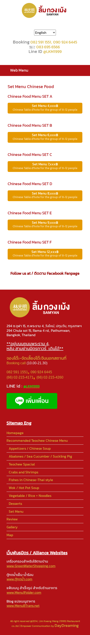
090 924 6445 (65, 42)
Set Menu (16, 511)
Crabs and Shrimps (23, 472)
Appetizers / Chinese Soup (30, 448)
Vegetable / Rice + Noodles (30, 495)
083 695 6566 (48, 47)
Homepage (15, 432)
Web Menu (19, 70)
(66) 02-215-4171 (20, 377)
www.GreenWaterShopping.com (31, 565)
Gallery (12, 527)
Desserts (15, 503)
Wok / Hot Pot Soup (24, 487)
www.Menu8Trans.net (23, 605)
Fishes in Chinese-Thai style (31, 479)
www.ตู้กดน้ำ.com (19, 579)
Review (12, 519)
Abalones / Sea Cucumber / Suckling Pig (40, 456)
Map (10, 535)
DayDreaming (67, 625)
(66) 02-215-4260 (50, 377)
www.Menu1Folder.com (24, 592)
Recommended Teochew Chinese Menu (37, 440)
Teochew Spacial (22, 464)
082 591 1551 (40, 42)
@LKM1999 (52, 51)
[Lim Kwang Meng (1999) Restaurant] (45, 10)
